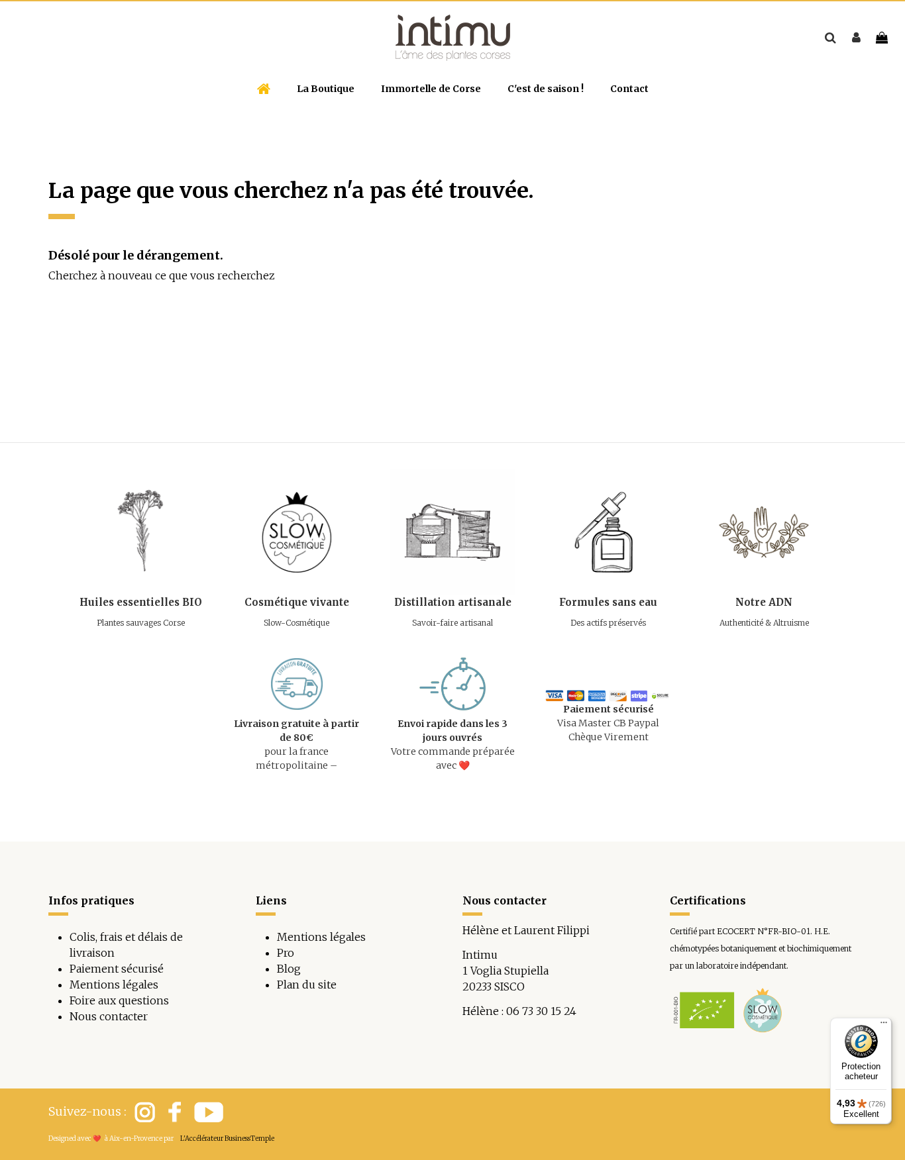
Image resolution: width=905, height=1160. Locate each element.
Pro (285, 952)
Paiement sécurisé (117, 968)
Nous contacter (109, 1016)
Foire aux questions (119, 1000)
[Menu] (884, 1026)
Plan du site (307, 984)
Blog (289, 968)
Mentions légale (318, 936)
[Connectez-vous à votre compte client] (856, 38)
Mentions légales (114, 984)
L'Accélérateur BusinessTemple (227, 1138)
